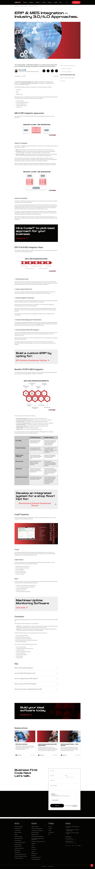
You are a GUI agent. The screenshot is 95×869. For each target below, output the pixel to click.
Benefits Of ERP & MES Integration (67, 77)
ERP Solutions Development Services (31, 360)
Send (56, 805)
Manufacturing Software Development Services (35, 504)
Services (24, 2)
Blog (18, 6)
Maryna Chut (21, 70)
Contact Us (76, 2)
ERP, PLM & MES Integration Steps (67, 74)
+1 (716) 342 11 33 (69, 838)
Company (49, 2)
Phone (66, 776)
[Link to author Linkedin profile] (25, 70)
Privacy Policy (50, 866)
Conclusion (62, 80)
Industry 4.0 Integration (67, 71)
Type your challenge (53, 785)
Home (15, 6)
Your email (52, 775)
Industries (37, 2)
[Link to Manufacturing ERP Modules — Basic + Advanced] (70, 744)
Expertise (31, 2)
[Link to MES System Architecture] (25, 744)
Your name (52, 770)
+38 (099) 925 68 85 (69, 841)
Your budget (54, 781)
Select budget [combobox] (64, 782)
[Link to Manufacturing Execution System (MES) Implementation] (47, 744)
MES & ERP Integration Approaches (67, 65)
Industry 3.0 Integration (67, 68)
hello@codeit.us (68, 836)
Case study (20, 607)
